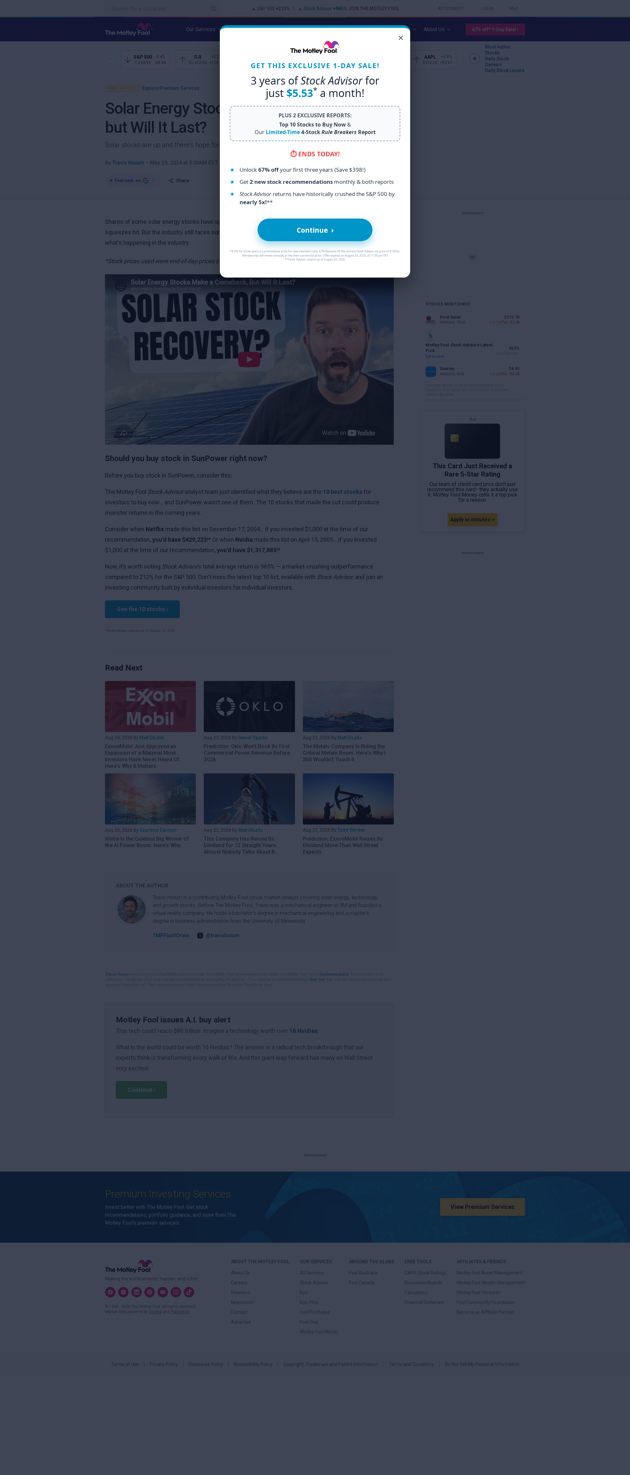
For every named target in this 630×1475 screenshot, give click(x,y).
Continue (315, 230)
